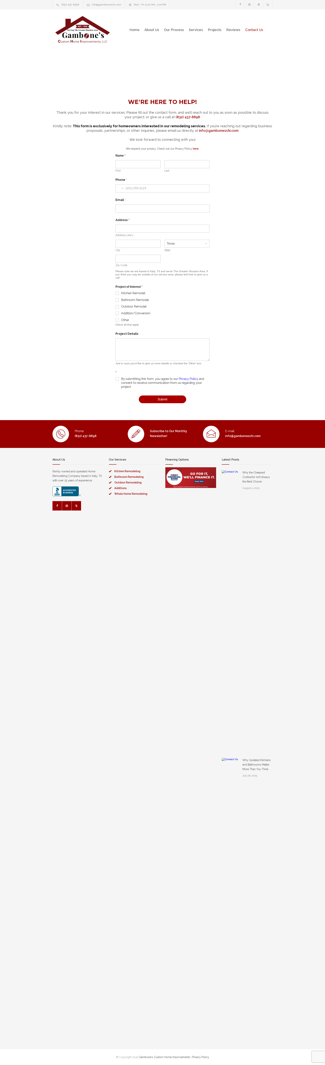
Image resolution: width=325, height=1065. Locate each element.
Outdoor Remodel (134, 306)
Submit (162, 399)
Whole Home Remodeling (130, 493)
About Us (151, 30)
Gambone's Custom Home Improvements (164, 1057)
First (118, 170)
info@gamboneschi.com (106, 4)
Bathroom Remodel (135, 300)
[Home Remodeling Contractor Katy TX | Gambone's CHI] (82, 29)
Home (134, 30)
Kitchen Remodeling (127, 471)
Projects (214, 30)
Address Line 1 (124, 235)
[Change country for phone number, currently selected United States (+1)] (119, 188)
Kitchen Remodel (133, 293)
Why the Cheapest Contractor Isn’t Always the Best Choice (256, 477)
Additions (120, 488)
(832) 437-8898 (70, 4)
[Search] (268, 4)
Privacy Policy (188, 379)
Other (125, 320)
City (117, 250)
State (167, 250)
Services (196, 30)
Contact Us (254, 30)
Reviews (233, 30)
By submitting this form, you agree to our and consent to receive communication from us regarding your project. (162, 383)
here (196, 148)
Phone (121, 180)
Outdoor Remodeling (128, 482)
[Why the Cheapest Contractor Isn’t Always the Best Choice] (230, 611)
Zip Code (121, 265)
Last (166, 170)
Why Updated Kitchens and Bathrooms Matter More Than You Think (256, 765)
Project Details (126, 334)
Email (120, 200)
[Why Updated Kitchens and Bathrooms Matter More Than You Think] (230, 899)
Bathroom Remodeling (129, 476)
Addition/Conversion (135, 313)
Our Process (174, 30)
